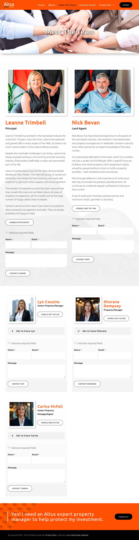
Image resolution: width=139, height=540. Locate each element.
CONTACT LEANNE (18, 273)
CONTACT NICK (83, 259)
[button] (36, 331)
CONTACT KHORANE (87, 384)
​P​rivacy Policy (51, 535)
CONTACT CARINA (20, 488)
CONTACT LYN (18, 384)
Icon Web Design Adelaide (77, 535)
